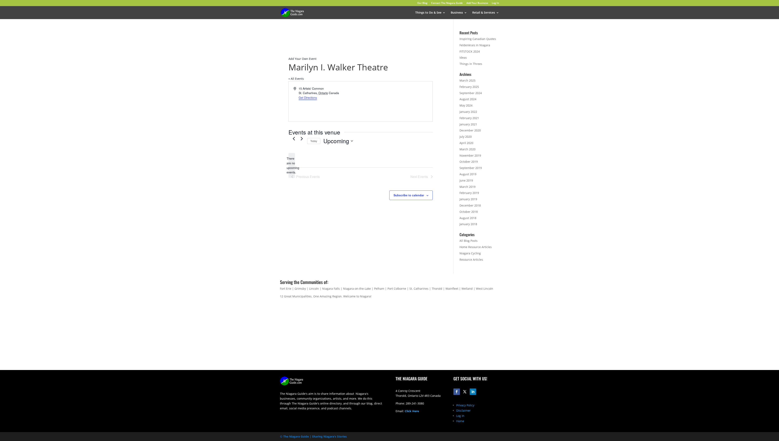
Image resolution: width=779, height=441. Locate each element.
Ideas (463, 57)
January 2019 (468, 199)
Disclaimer (463, 410)
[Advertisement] (447, 338)
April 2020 (466, 143)
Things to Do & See (428, 12)
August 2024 (467, 99)
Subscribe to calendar (409, 195)
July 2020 (465, 137)
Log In (495, 3)
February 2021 (469, 118)
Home (460, 421)
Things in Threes (470, 64)
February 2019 (469, 193)
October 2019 (468, 161)
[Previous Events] (293, 138)
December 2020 (470, 130)
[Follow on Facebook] (456, 391)
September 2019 (470, 168)
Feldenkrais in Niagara (474, 45)
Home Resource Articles (475, 247)
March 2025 (467, 80)
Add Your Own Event (302, 59)
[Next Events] (301, 138)
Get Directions (308, 98)
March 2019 (467, 187)
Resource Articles (471, 259)
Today (313, 141)
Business (457, 12)
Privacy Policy (465, 405)
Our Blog (422, 3)
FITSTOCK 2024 (469, 51)
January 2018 (468, 224)
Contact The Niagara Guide (447, 3)
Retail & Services (483, 12)
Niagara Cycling (470, 253)
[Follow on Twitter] (465, 391)
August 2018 (467, 218)
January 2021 (468, 124)
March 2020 (467, 149)
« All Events (296, 79)
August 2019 (467, 174)
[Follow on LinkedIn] (473, 391)
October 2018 (468, 212)
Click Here (412, 411)
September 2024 (470, 93)
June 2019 (466, 180)
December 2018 (470, 205)
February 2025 (469, 87)
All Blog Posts (468, 241)
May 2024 (465, 105)
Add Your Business (477, 3)
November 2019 (470, 155)
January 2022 (468, 112)
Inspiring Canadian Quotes (477, 39)
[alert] (291, 165)
